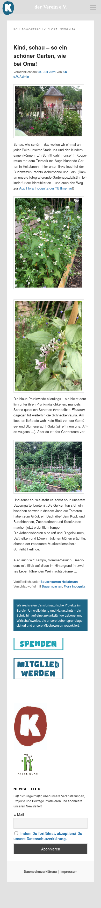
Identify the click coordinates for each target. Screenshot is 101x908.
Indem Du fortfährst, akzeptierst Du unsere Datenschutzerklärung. (48, 836)
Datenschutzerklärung (40, 871)
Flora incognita (74, 586)
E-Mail (18, 814)
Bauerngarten (52, 586)
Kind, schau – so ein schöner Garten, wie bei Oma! (40, 55)
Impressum (69, 871)
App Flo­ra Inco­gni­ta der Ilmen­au (45, 188)
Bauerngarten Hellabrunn (59, 581)
